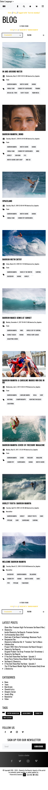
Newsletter (9, 512)
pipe (8, 583)
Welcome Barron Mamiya (14, 562)
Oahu (41, 516)
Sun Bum (17, 155)
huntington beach (35, 399)
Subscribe (38, 746)
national (10, 399)
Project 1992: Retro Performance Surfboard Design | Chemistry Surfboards (23, 648)
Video (7, 699)
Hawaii (34, 84)
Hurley (9, 155)
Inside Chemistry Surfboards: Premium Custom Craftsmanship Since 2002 (22, 633)
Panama (37, 88)
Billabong (33, 574)
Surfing (38, 272)
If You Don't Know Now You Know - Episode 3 (20, 656)
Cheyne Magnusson (13, 713)
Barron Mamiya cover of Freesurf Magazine (23, 445)
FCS (25, 155)
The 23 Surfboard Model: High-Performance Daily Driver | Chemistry (25, 667)
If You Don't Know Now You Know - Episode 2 (20, 664)
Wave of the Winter (26, 272)
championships (21, 399)
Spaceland (7, 201)
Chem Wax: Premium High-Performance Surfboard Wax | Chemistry (25, 628)
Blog (14, 12)
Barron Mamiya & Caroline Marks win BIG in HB (23, 381)
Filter (29, 35)
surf (41, 395)
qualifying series (12, 339)
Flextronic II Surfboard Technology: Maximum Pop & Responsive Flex (23, 638)
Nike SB (28, 160)
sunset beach (11, 335)
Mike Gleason (7, 718)
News (6, 682)
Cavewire (19, 775)
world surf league (33, 335)
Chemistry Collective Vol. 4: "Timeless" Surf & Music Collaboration (23, 643)
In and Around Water (12, 72)
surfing (35, 520)
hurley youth (32, 516)
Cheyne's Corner (10, 692)
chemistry (10, 462)
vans (21, 330)
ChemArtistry (9, 689)
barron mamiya (12, 330)
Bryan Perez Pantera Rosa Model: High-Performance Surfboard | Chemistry (23, 660)
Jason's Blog (9, 694)
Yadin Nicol (35, 93)
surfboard (25, 520)
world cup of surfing (34, 330)
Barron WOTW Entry (12, 259)
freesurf (30, 458)
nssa (34, 395)
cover (22, 458)
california (10, 404)
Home (10, 12)
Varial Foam (10, 88)
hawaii (21, 335)
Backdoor (10, 276)
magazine (39, 458)
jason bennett (27, 713)
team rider (25, 583)
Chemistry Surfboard (25, 88)
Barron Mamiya (12, 84)
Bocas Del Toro (12, 93)
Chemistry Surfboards (25, 151)
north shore (40, 462)
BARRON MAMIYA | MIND (12, 134)
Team (7, 80)
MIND (37, 151)
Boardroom (8, 687)
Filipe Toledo (25, 93)
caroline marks (25, 395)
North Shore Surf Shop (14, 160)
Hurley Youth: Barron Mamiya (16, 503)
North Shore (24, 84)
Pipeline (9, 520)
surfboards (21, 462)
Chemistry (10, 579)
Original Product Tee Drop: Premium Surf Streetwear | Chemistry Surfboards (24, 652)
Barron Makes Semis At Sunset (17, 318)
